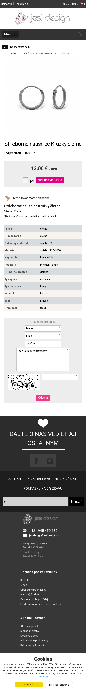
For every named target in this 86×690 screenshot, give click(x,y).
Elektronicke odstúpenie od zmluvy (40, 604)
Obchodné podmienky (33, 589)
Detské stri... (46, 53)
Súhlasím (28, 685)
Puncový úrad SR (30, 594)
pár (32, 181)
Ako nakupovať (29, 626)
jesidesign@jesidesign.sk (44, 535)
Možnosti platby (29, 630)
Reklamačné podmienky (34, 640)
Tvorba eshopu (31, 552)
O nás (23, 584)
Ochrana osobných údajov (35, 599)
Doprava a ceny (29, 635)
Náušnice (28, 53)
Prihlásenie (6, 3)
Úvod (14, 53)
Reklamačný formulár (32, 645)
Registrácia (21, 3)
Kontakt (24, 580)
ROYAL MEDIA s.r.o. (34, 556)
